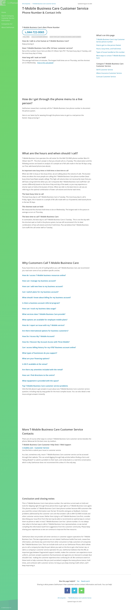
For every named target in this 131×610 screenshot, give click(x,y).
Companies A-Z (6, 24)
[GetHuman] (9, 3)
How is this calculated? (45, 63)
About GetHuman (7, 27)
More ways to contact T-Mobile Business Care (110, 57)
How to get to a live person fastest (108, 45)
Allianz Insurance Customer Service (109, 73)
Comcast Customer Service (106, 77)
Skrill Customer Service (104, 70)
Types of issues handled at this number (110, 52)
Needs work (85, 581)
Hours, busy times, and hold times (108, 49)
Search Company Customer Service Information (7, 18)
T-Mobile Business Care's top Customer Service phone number (110, 40)
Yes (78, 581)
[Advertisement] (57, 80)
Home (3, 12)
